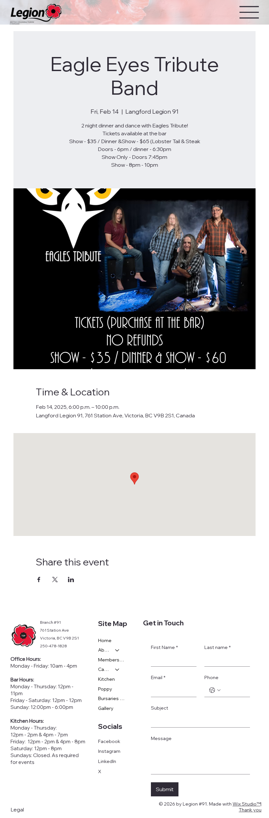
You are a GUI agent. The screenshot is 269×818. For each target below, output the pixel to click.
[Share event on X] (55, 579)
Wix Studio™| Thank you (247, 807)
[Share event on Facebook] (39, 579)
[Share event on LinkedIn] (71, 579)
